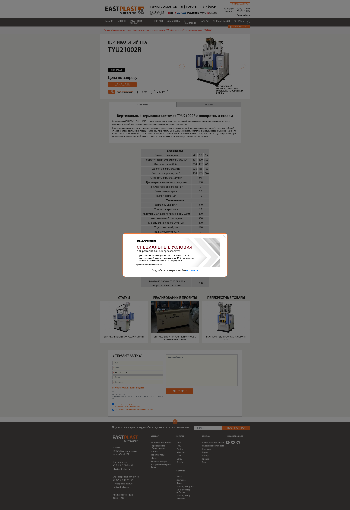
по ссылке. (192, 270)
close (224, 236)
